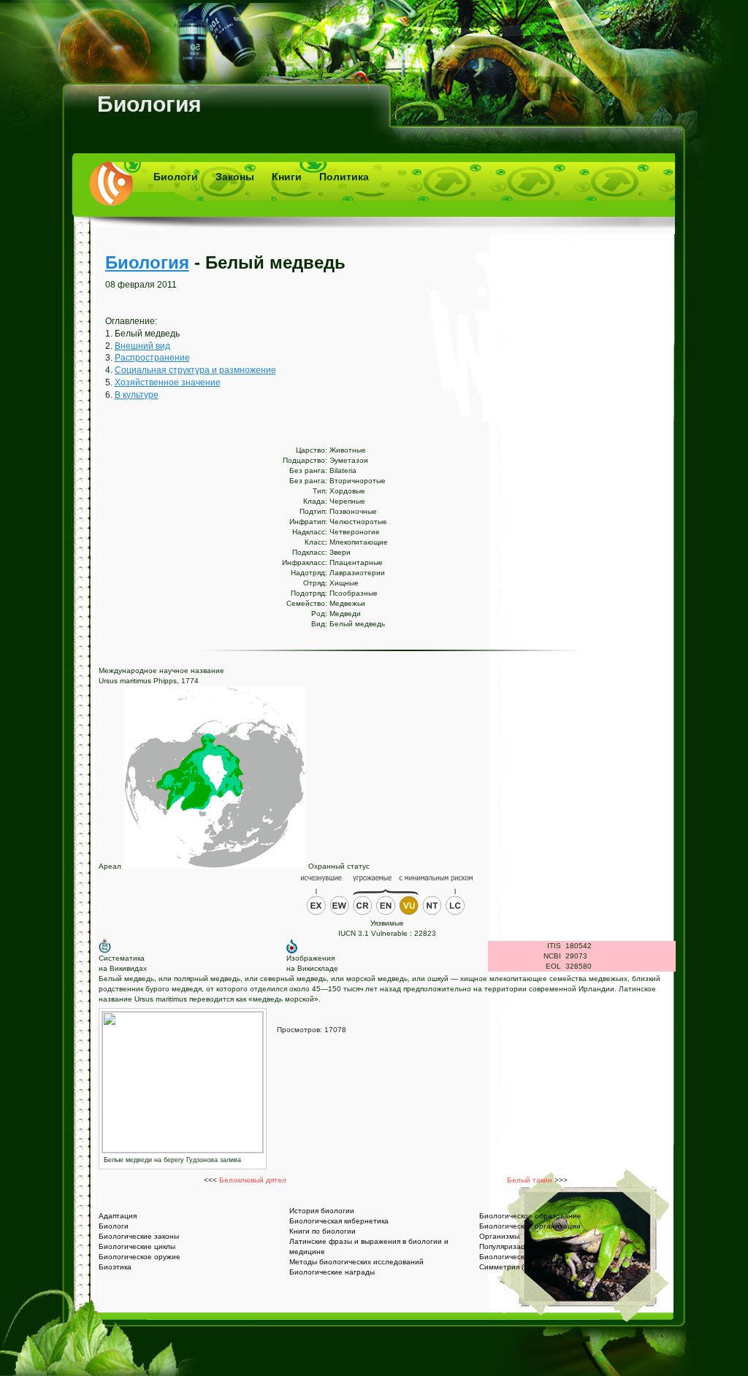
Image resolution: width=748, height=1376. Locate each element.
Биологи (175, 176)
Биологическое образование (530, 1216)
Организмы (499, 1236)
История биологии (321, 1211)
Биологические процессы (523, 1257)
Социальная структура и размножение (195, 370)
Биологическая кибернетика (339, 1221)
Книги (287, 176)
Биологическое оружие (139, 1257)
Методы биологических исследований (356, 1262)
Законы (234, 176)
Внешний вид (142, 346)
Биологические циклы (137, 1246)
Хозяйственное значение (168, 382)
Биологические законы (139, 1236)
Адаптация (118, 1216)
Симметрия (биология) (519, 1267)
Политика (344, 176)
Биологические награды (332, 1272)
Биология (149, 104)
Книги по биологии (322, 1231)
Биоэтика (115, 1267)
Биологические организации (530, 1226)
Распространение (152, 358)
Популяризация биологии (524, 1246)
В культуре (137, 395)
